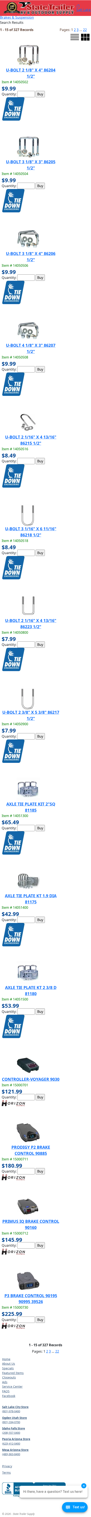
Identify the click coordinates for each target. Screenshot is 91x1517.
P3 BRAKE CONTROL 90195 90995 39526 (30, 1299)
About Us (8, 1364)
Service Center (12, 1386)
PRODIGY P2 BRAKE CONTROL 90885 (30, 1150)
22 (85, 29)
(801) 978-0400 (11, 1411)
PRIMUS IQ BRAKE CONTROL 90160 (30, 1224)
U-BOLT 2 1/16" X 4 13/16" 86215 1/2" (30, 440)
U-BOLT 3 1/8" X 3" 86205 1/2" (30, 165)
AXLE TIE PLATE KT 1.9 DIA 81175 (31, 899)
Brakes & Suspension (17, 17)
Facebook (8, 1396)
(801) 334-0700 (11, 1422)
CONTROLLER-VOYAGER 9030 (30, 1079)
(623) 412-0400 (11, 1443)
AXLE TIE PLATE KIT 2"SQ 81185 (30, 807)
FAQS (6, 1391)
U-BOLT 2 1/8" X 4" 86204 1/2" (30, 73)
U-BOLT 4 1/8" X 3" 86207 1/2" (30, 348)
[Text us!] (75, 1508)
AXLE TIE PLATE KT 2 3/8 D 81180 (31, 990)
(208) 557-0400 (11, 1433)
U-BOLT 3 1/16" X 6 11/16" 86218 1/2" (30, 532)
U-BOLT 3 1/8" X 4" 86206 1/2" (30, 256)
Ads (4, 1382)
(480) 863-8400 (11, 1454)
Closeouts (9, 1377)
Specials (8, 1368)
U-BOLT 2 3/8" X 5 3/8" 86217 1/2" (30, 715)
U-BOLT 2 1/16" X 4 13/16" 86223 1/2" (30, 623)
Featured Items (13, 1373)
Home (6, 1359)
